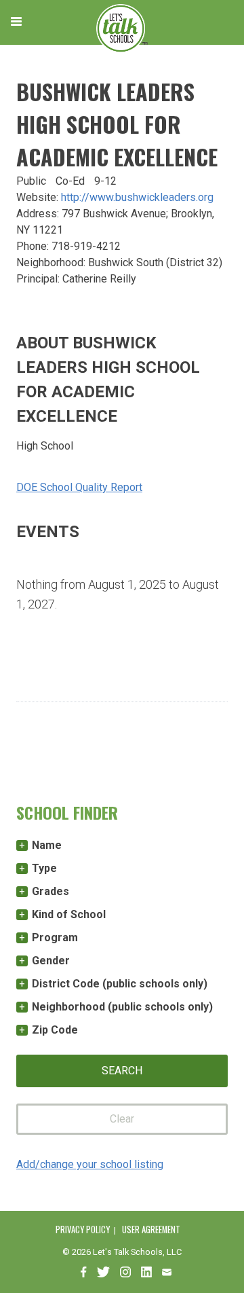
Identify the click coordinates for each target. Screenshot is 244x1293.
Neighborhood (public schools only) (122, 1006)
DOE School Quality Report (79, 487)
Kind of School (69, 914)
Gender (51, 960)
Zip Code (55, 1029)
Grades (50, 891)
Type (44, 868)
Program (55, 937)
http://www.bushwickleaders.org (137, 197)
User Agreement (151, 1229)
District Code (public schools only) (119, 983)
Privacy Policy (83, 1229)
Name (47, 845)
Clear (122, 1118)
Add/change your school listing (89, 1164)
